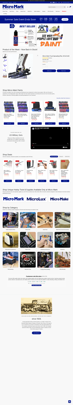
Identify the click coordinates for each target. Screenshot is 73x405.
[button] (65, 19)
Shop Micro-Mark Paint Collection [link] (63, 99)
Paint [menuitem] (17, 11)
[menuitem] (5, 2)
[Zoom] (37, 57)
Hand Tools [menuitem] (12, 11)
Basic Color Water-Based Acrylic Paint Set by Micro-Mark (9, 116)
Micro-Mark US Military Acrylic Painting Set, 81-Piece (50, 116)
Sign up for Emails (5, 2)
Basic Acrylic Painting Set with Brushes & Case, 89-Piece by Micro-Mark (36, 117)
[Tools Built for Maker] (36, 35)
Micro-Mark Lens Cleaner (42, 172)
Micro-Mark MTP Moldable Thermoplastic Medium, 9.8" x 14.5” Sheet (64, 174)
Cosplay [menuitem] (43, 11)
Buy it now (64, 72)
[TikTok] (56, 2)
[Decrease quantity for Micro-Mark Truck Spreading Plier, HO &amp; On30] (43, 68)
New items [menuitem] (58, 11)
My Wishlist (14, 2)
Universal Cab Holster (30, 172)
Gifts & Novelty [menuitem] (50, 11)
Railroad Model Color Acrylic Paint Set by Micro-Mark (63, 116)
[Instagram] (52, 2)
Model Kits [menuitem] (30, 11)
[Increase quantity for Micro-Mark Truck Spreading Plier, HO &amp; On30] (47, 68)
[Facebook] (51, 2)
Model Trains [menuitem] (23, 11)
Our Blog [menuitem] (5, 13)
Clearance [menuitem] (64, 11)
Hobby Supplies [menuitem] (37, 11)
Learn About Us (36, 334)
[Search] (64, 7)
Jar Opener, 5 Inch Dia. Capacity (19, 172)
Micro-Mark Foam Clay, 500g (53, 172)
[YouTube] (53, 2)
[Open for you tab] (69, 401)
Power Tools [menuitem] (5, 11)
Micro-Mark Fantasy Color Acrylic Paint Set (22, 116)
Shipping (44, 62)
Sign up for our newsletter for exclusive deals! (37, 0)
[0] (69, 7)
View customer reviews (36, 286)
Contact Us (10, 2)
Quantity (44, 65)
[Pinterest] (55, 2)
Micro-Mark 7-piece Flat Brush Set (7, 173)
